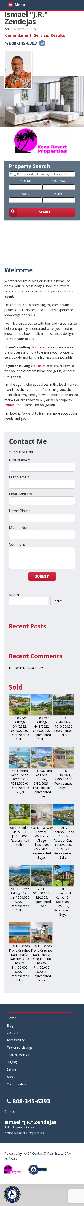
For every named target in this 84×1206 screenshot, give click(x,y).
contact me (13, 404)
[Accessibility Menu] (12, 1194)
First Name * (19, 460)
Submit (42, 576)
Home (11, 1018)
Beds (25, 193)
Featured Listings (20, 1047)
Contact (13, 1032)
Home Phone (19, 510)
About (11, 1076)
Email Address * (22, 493)
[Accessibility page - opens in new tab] (39, 1176)
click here (38, 347)
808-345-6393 (23, 43)
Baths (58, 193)
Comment (17, 544)
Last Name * (19, 477)
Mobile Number (22, 527)
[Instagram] (42, 43)
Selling (11, 1069)
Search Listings (18, 1054)
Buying (12, 1062)
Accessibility (15, 1040)
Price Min (25, 180)
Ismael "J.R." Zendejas (26, 17)
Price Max (58, 180)
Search (14, 595)
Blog (10, 1025)
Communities (16, 1084)
